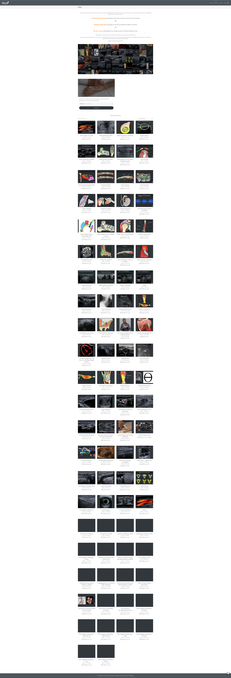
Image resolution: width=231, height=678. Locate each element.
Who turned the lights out (144, 333)
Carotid (144, 510)
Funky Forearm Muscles (144, 234)
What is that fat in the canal (106, 333)
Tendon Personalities (105, 259)
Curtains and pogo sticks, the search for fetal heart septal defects (86, 360)
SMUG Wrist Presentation (106, 385)
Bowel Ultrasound (86, 309)
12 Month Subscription (144, 435)
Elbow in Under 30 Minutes (144, 259)
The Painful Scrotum (86, 259)
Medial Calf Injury (125, 385)
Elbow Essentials (86, 208)
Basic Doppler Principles (86, 135)
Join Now (96, 108)
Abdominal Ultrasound (125, 309)
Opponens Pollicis (106, 358)
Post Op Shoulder (144, 358)
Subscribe (216, 2)
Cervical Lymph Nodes (125, 510)
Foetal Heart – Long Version (144, 460)
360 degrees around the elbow (86, 486)
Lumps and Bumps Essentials (86, 159)
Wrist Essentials (144, 185)
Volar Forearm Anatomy (86, 533)
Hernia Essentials (106, 185)
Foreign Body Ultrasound (86, 510)
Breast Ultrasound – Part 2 (87, 409)
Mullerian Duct (144, 486)
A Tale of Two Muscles (144, 309)
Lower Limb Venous (106, 486)
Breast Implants (144, 135)
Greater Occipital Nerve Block (125, 533)
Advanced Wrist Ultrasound (86, 435)
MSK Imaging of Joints (144, 557)
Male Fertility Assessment (106, 285)
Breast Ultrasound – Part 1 (144, 409)
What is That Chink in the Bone (125, 234)
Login (225, 2)
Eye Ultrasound (106, 510)
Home (210, 2)
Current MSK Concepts (106, 533)
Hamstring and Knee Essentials (86, 185)
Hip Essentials (144, 159)
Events (221, 2)
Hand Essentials (125, 185)
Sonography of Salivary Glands (144, 533)
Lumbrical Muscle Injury (144, 385)
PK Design (131, 675)
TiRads (144, 285)
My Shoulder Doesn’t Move (86, 333)
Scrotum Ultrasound (125, 208)
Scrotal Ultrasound (125, 486)
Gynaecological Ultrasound (106, 460)
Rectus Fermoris (86, 385)
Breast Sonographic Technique (125, 135)
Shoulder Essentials (106, 208)
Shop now (115, 61)
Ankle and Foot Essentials (106, 159)
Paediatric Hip (125, 358)
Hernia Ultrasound (87, 460)
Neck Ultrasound (105, 309)
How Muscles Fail (86, 285)
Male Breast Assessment (105, 135)
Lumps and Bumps (106, 409)
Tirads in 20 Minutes (125, 285)
